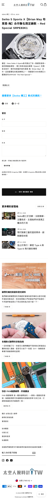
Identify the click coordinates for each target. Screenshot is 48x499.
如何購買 (5, 428)
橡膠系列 (7, 406)
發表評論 (7, 165)
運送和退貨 (6, 436)
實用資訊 (5, 421)
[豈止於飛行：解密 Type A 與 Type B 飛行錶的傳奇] (8, 245)
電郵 (3, 131)
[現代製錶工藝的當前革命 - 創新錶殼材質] (8, 232)
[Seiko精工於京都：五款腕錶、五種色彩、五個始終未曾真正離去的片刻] (8, 216)
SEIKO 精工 (6, 14)
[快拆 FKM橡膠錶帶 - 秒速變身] (24, 375)
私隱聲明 (5, 440)
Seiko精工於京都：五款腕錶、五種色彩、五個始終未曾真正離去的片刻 (31, 219)
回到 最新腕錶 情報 (25, 192)
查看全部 (41, 206)
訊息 (3, 143)
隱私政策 (38, 172)
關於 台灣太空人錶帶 (9, 413)
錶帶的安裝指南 (7, 417)
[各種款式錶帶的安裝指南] (24, 325)
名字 (3, 119)
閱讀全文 (6, 85)
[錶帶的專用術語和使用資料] (24, 276)
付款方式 (5, 432)
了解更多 (7, 307)
